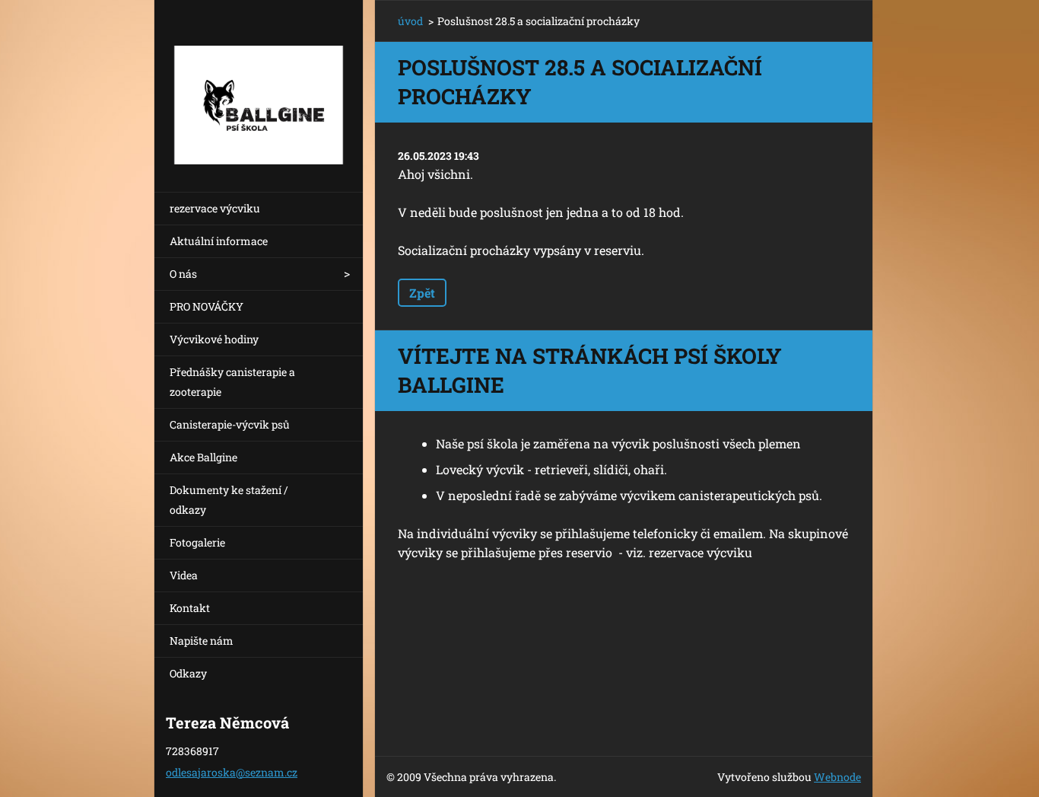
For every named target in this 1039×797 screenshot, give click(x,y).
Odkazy (188, 673)
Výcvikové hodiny (214, 339)
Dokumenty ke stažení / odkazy (229, 500)
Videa (184, 575)
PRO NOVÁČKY (206, 306)
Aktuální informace (219, 241)
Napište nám (202, 640)
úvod (410, 21)
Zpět (422, 293)
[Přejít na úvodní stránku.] (258, 86)
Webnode (837, 777)
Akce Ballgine (203, 457)
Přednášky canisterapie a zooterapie (232, 382)
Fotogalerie (197, 542)
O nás (183, 273)
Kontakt (190, 608)
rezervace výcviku (215, 208)
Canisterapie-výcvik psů (230, 424)
